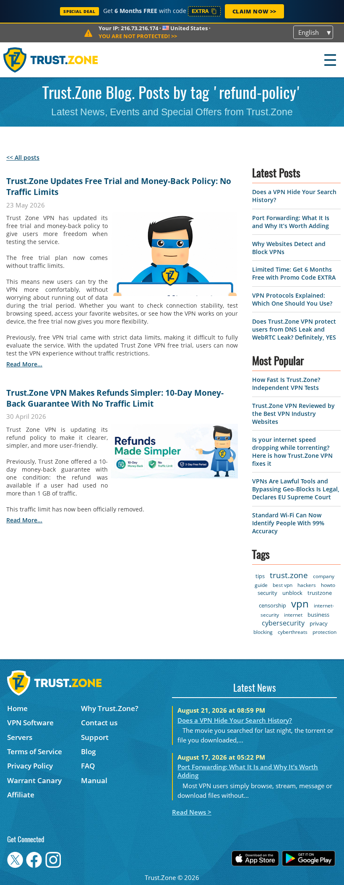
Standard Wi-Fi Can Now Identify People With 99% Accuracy (288, 523)
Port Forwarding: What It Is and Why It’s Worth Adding (290, 222)
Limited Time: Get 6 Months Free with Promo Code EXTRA (294, 273)
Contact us (99, 722)
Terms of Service (34, 751)
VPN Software (30, 722)
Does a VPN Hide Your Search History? (234, 720)
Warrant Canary (34, 780)
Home (17, 708)
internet (293, 614)
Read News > (191, 812)
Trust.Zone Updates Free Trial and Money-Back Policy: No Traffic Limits (118, 186)
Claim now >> (254, 11)
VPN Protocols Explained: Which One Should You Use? (292, 299)
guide (261, 585)
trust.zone (289, 575)
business (318, 614)
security (267, 593)
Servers (19, 737)
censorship (272, 605)
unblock (292, 593)
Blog (88, 751)
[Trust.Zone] (51, 59)
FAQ (88, 766)
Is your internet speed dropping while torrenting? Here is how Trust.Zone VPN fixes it (292, 451)
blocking (263, 632)
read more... (24, 364)
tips (260, 576)
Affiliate (20, 794)
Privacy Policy (30, 766)
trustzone (320, 593)
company (323, 576)
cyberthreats (293, 632)
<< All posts (22, 157)
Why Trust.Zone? (109, 708)
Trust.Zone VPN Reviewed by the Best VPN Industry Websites (293, 414)
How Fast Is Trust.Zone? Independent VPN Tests (286, 384)
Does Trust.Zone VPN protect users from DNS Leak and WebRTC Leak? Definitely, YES (294, 329)
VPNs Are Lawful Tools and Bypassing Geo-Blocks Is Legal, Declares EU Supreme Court (295, 489)
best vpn (282, 585)
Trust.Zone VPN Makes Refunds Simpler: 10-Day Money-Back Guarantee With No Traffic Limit (115, 398)
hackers (306, 585)
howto (328, 585)
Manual (94, 780)
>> (138, 36)
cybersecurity (283, 623)
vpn (300, 603)
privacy (319, 623)
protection (324, 632)
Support (95, 737)
